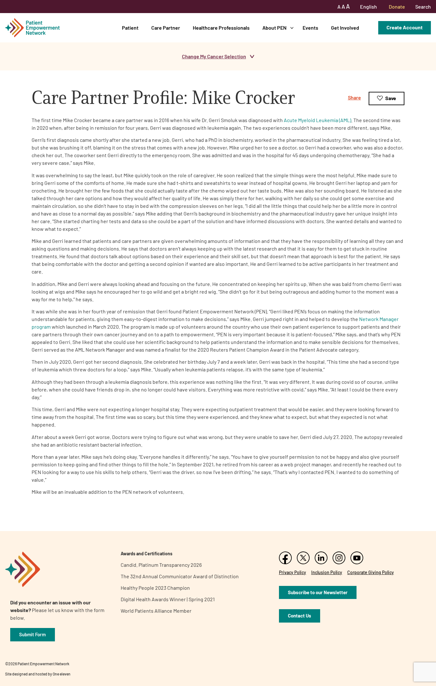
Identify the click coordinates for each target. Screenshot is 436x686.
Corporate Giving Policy (370, 572)
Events (310, 28)
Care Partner (165, 28)
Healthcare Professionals (221, 28)
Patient (130, 28)
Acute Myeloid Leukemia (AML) (317, 120)
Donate (397, 7)
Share (354, 97)
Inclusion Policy (326, 572)
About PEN (274, 28)
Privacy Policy (292, 572)
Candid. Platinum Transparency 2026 (161, 565)
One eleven (62, 674)
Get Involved (345, 28)
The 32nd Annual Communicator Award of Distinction (180, 576)
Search (423, 7)
